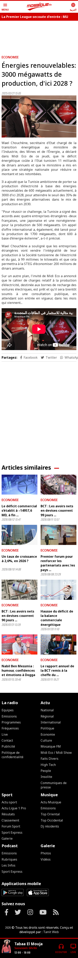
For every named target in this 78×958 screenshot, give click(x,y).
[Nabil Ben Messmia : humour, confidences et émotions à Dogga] (19, 644)
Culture (46, 740)
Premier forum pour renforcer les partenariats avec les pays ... (58, 563)
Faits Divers (49, 758)
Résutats (8, 814)
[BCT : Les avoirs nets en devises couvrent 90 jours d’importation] (19, 590)
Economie (10, 57)
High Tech (48, 765)
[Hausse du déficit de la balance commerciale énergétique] (58, 590)
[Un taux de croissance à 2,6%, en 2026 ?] (19, 535)
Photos (46, 853)
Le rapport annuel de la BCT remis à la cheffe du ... (57, 670)
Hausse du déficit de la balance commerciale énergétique (57, 618)
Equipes (8, 710)
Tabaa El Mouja (28, 943)
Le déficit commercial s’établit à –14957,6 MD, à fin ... (19, 510)
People (46, 771)
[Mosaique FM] (39, 7)
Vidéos (46, 859)
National (47, 710)
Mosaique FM (51, 746)
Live (5, 734)
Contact (7, 740)
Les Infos (8, 865)
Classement (10, 820)
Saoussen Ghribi (25, 948)
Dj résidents (50, 826)
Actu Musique (51, 802)
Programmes (11, 722)
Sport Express (12, 832)
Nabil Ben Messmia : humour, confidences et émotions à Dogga (18, 670)
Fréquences (10, 728)
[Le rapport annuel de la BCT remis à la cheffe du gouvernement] (58, 644)
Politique (47, 728)
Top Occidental (52, 820)
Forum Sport (11, 826)
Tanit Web (51, 932)
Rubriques (9, 859)
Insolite (46, 776)
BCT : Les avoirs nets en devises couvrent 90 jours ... (18, 615)
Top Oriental (50, 814)
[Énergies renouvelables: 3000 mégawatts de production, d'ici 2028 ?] (39, 116)
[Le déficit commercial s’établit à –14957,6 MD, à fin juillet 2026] (19, 485)
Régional (47, 716)
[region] (39, 409)
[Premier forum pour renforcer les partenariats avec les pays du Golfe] (58, 535)
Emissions (9, 716)
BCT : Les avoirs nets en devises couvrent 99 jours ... (57, 510)
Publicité (8, 746)
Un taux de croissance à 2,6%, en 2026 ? (19, 558)
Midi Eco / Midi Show (56, 752)
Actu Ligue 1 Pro (14, 808)
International (51, 722)
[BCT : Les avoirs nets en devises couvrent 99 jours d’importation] (58, 485)
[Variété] (6, 946)
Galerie (7, 838)
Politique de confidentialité (12, 754)
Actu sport (9, 802)
